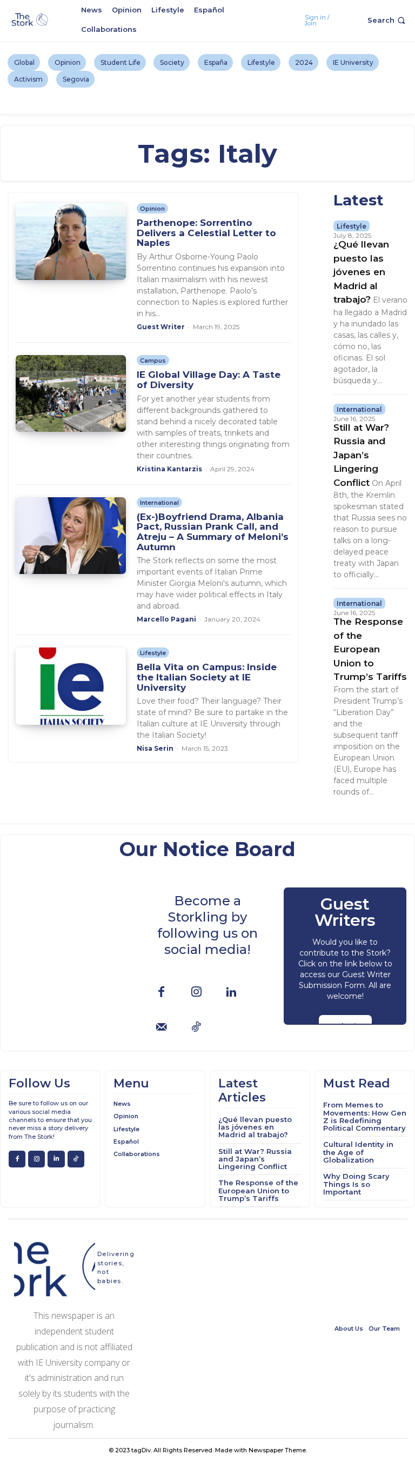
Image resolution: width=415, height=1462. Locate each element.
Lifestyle (153, 653)
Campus (153, 360)
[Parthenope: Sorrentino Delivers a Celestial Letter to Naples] (70, 241)
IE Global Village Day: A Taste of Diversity (208, 379)
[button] (387, 20)
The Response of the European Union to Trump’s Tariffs (370, 649)
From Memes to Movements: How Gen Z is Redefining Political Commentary (364, 1116)
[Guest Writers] (345, 956)
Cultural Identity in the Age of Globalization (358, 1152)
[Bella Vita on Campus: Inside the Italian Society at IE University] (70, 685)
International (159, 502)
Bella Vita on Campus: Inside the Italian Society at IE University (207, 677)
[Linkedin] (231, 992)
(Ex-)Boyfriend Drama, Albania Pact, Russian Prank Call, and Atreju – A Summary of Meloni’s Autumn (213, 531)
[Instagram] (196, 992)
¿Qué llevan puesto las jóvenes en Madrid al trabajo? (361, 272)
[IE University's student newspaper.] (30, 20)
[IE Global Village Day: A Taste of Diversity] (70, 393)
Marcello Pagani (166, 619)
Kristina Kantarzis (169, 469)
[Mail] (161, 1028)
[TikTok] (196, 1028)
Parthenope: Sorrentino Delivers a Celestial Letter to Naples (206, 232)
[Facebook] (161, 992)
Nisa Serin (155, 748)
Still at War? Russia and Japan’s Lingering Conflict (361, 455)
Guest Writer (161, 327)
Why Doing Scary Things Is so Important (356, 1184)
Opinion (152, 208)
